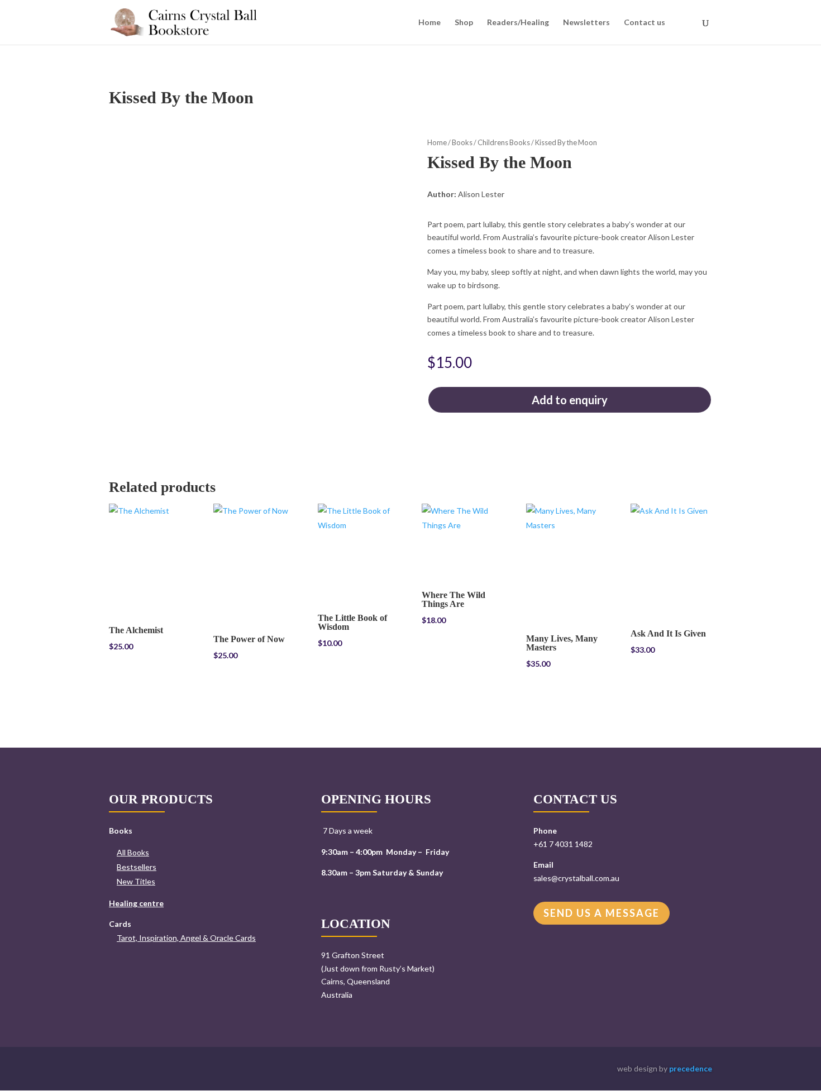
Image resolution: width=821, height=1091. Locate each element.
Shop (464, 22)
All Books (133, 852)
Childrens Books (504, 142)
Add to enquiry (570, 399)
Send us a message (601, 913)
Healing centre (136, 903)
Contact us (644, 22)
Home (429, 22)
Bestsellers (136, 867)
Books (462, 142)
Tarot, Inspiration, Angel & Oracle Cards (186, 937)
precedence (690, 1068)
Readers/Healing (518, 22)
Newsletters (586, 22)
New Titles (136, 881)
